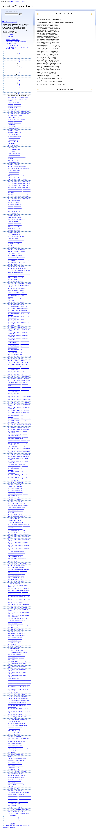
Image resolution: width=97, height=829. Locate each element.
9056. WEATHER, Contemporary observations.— (19, 505)
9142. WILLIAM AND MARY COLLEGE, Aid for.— (19, 704)
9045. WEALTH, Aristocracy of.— (15, 484)
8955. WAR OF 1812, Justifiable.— (16, 276)
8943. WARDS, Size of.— (14, 253)
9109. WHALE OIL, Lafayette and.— (16, 629)
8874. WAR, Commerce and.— (15, 121)
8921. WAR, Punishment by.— (15, 211)
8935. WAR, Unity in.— (14, 238)
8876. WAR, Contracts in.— (15, 124)
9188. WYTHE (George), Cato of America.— (18, 802)
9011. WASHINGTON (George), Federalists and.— (19, 402)
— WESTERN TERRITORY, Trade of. (16, 620)
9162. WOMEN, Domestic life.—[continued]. (18, 748)
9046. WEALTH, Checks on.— (15, 486)
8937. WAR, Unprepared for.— (15, 242)
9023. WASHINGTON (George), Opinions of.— (18, 429)
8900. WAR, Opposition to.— (14, 170)
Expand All (12, 827)
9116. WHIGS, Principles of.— (15, 646)
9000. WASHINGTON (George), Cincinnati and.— (19, 376)
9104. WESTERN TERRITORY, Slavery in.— (18, 618)
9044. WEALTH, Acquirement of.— (16, 482)
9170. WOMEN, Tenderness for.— (15, 765)
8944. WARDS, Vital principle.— (15, 255)
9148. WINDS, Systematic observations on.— (18, 719)
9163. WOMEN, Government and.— (16, 752)
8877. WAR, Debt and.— (14, 126)
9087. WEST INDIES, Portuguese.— (16, 575)
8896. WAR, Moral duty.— (14, 162)
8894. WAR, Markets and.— (14, 158)
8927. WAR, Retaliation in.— (14, 223)
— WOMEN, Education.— (14, 750)
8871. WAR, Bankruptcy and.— (15, 115)
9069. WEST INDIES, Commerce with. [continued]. (19, 534)
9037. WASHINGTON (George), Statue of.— (18, 464)
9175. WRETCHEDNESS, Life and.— (16, 775)
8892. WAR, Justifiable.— (14, 155)
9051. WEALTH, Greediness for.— (15, 495)
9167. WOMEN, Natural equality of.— (16, 760)
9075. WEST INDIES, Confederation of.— (17, 551)
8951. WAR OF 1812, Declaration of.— (16, 268)
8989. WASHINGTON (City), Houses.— (17, 354)
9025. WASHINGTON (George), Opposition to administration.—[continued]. (18, 435)
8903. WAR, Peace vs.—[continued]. (16, 175)
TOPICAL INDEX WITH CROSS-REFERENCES (18, 825)
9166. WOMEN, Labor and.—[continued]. (17, 758)
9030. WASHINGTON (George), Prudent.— (17, 446)
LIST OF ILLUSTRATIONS (13, 40)
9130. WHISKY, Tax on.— (14, 678)
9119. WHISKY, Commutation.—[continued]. (18, 652)
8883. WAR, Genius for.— (14, 138)
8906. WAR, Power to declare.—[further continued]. (19, 181)
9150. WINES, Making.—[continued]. (16, 723)
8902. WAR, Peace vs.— (14, 173)
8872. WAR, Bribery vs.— (14, 117)
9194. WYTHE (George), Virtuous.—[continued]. (19, 813)
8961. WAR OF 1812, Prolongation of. (16, 288)
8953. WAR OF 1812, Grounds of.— (16, 272)
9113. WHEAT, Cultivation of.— (15, 637)
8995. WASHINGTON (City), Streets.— (16, 366)
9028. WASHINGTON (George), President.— (18, 442)
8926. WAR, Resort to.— (14, 221)
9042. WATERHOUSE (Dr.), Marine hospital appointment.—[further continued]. (17, 478)
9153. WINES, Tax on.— (14, 729)
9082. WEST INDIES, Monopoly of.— (16, 565)
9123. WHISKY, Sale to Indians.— (15, 659)
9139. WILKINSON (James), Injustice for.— (17, 698)
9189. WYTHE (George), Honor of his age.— (18, 803)
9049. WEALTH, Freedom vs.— (15, 492)
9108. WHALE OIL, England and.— (16, 627)
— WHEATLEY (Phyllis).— (14, 640)
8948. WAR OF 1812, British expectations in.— (18, 262)
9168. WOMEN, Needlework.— (15, 762)
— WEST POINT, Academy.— (15, 583)
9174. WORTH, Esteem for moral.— (16, 773)
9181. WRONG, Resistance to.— (15, 786)
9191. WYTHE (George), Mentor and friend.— (18, 807)
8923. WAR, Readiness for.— (14, 215)
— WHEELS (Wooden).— (14, 642)
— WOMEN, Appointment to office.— (16, 741)
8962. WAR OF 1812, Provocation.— (16, 290)
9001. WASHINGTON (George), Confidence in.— (19, 378)
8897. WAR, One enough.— (14, 164)
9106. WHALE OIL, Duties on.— (15, 623)
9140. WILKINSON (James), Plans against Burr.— (19, 700)
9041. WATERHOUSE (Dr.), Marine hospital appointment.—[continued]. (17, 475)
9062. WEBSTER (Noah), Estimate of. (16, 516)
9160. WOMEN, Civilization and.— (16, 745)
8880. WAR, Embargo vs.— (14, 132)
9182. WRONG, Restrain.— (15, 788)
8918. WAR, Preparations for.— (15, 204)
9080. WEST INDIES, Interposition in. (16, 561)
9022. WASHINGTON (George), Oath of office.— (19, 427)
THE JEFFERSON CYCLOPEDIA (14, 45)
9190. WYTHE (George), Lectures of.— (17, 805)
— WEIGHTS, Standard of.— (15, 518)
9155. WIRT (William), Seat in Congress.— (17, 732)
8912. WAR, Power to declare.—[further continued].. (19, 192)
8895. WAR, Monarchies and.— (15, 160)
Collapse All (6, 827)
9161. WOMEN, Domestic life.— (15, 747)
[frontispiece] (11, 34)
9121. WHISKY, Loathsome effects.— (16, 656)
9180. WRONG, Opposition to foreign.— (17, 784)
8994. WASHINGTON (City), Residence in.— (18, 364)
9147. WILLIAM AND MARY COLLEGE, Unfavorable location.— (17, 717)
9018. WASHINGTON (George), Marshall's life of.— (19, 418)
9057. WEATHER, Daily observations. (16, 507)
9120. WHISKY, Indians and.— (15, 654)
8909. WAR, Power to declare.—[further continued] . (19, 187)
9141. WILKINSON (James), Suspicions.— (17, 702)
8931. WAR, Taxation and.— (14, 230)
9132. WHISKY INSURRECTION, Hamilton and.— (19, 683)
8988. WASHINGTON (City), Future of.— (17, 352)
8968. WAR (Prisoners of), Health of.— (16, 302)
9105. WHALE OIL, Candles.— (15, 622)
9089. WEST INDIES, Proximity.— (16, 579)
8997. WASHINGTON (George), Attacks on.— (18, 369)
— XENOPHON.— (13, 815)
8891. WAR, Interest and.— (15, 153)
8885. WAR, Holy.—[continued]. (15, 141)
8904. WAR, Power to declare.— (15, 177)
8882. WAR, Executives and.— (15, 136)
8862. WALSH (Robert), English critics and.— (18, 97)
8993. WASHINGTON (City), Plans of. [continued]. (19, 362)
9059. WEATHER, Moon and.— (15, 510)
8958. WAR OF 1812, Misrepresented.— (17, 281)
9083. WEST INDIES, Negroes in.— (16, 567)
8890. (13, 151)
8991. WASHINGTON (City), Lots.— (16, 358)
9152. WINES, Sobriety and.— (15, 727)
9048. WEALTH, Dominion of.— (15, 490)
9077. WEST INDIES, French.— (15, 555)
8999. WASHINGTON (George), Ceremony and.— (19, 374)
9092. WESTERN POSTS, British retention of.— (18, 588)
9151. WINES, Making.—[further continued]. (18, 725)
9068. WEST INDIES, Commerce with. (16, 532)
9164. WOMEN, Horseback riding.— (16, 754)
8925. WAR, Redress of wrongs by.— (16, 219)
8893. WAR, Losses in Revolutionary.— (16, 156)
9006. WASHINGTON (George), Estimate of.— (18, 390)
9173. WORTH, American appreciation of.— (17, 771)
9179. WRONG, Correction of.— (15, 782)
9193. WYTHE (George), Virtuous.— (16, 811)
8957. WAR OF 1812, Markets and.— (16, 279)
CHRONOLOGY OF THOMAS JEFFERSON (16, 42)
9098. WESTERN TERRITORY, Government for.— (19, 602)
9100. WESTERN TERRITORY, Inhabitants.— (18, 607)
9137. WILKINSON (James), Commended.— (18, 694)
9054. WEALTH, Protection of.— (15, 501)
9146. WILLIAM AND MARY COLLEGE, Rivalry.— (19, 714)
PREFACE (10, 38)
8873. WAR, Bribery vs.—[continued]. (16, 119)
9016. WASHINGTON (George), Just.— (17, 414)
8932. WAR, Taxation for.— (14, 232)
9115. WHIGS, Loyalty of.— (14, 644)
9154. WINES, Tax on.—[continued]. (16, 730)
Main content (12, 1)
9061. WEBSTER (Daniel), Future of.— (17, 514)
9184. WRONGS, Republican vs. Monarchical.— (18, 792)
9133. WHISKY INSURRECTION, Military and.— (19, 684)
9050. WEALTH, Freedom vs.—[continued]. (18, 493)
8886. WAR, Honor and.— (14, 143)
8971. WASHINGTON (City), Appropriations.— (18, 308)
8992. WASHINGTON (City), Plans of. (16, 360)
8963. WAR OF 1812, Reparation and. (16, 292)
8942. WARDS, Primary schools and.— (16, 251)
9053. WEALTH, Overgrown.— (15, 499)
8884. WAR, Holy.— (13, 139)
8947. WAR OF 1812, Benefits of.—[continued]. (18, 260)
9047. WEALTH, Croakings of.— (15, 488)
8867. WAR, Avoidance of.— (14, 107)
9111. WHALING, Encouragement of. (16, 633)
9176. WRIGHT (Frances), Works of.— (16, 777)
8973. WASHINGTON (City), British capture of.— (19, 312)
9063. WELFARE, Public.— (14, 520)
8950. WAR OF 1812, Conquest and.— (16, 266)
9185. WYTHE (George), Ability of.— (16, 794)
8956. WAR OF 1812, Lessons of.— (16, 277)
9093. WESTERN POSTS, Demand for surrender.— (19, 590)
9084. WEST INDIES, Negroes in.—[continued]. (18, 569)
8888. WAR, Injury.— (13, 147)
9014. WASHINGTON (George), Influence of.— (18, 410)
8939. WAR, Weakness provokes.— (16, 245)
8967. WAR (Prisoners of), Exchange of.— (17, 300)
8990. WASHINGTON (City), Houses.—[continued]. (19, 356)
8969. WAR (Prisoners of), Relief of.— (16, 304)
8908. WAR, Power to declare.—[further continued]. (19, 185)
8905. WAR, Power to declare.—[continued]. (18, 179)
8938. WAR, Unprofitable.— (14, 243)
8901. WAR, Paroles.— (14, 172)
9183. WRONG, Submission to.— (15, 790)
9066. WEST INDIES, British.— (15, 529)
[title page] (10, 36)
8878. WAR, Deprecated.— (14, 128)
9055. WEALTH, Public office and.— (16, 503)
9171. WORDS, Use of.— (14, 767)
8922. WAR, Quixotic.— (14, 213)
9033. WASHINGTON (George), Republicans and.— (19, 454)
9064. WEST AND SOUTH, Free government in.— (19, 524)
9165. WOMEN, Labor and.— (15, 756)
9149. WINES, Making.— (14, 721)
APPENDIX (12, 824)
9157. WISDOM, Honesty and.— (15, 736)
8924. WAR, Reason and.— (15, 217)
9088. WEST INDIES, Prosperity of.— (16, 577)
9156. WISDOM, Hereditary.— (15, 734)
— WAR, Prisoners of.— (14, 209)
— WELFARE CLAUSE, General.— (16, 522)
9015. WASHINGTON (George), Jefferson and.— (19, 412)
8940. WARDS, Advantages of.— (15, 247)
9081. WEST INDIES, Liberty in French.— (17, 563)
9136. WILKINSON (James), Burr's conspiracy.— (19, 692)
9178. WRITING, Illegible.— (14, 781)
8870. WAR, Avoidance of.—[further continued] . (19, 113)
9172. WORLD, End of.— (14, 769)
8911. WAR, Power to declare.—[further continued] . (19, 190)
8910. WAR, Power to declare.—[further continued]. (19, 189)
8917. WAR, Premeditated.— (14, 202)
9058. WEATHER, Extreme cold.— (16, 509)
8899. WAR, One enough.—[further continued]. (18, 168)
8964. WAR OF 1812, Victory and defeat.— (17, 294)
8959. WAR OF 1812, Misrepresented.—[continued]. (19, 283)
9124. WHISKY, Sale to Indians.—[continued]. (18, 661)
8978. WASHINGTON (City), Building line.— (18, 325)
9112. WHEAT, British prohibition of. (16, 635)
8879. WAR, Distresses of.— (14, 130)
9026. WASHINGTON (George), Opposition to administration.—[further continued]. (18, 437)
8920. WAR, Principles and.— (15, 208)
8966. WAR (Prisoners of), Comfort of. (16, 298)
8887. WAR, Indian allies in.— (15, 145)
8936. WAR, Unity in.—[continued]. (16, 240)
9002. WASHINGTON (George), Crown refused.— (19, 380)
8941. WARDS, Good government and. (16, 249)
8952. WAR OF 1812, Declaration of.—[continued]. (19, 270)
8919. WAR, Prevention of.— (14, 206)
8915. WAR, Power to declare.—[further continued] (19, 198)
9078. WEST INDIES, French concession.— (17, 556)
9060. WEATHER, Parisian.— (15, 512)
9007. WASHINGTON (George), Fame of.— (18, 391)
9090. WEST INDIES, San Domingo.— (16, 581)
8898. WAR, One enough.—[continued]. (17, 166)
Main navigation (20, 1)
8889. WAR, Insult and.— (14, 149)
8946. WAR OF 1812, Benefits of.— (16, 259)
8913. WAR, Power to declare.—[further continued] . (19, 194)
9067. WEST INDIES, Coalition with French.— (18, 530)
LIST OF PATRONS (11, 43)
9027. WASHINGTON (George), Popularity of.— (19, 440)
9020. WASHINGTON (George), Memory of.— (18, 422)
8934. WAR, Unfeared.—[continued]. (16, 236)
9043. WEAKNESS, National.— (15, 480)
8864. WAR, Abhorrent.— (14, 102)
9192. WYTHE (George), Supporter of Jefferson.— (19, 809)
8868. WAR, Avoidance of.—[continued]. (17, 109)
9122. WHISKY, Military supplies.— (16, 657)
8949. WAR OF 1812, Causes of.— (15, 264)
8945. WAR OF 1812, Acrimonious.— (16, 257)
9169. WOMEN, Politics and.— (15, 764)
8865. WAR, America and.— (14, 104)
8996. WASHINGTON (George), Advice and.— (18, 368)
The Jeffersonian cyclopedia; (10, 22)
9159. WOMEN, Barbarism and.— (15, 743)
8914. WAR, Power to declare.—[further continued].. (19, 196)
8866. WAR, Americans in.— (14, 105)
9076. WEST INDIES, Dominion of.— (16, 553)
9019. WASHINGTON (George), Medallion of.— (19, 420)
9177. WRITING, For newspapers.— (16, 779)
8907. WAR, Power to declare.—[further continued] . (19, 183)
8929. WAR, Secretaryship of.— (15, 226)
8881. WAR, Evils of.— (14, 134)
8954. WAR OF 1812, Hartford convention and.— (19, 274)
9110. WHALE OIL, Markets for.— (16, 631)
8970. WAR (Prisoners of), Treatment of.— (17, 306)
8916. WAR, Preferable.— (14, 200)
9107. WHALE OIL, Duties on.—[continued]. (18, 625)
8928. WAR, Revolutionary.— (15, 225)
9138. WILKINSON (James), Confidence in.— (18, 696)
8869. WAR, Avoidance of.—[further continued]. (18, 111)
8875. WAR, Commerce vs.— (14, 122)
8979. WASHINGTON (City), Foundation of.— (18, 327)
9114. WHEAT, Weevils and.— (15, 639)
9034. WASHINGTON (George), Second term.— (18, 456)
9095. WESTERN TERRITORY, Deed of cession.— (19, 595)
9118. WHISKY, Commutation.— (15, 650)
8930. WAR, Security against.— (15, 228)
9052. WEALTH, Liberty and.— (15, 497)
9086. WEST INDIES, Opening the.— (16, 574)
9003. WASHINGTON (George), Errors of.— (18, 382)
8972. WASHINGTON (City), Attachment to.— (18, 310)
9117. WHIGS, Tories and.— (14, 648)
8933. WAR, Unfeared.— (14, 234)
